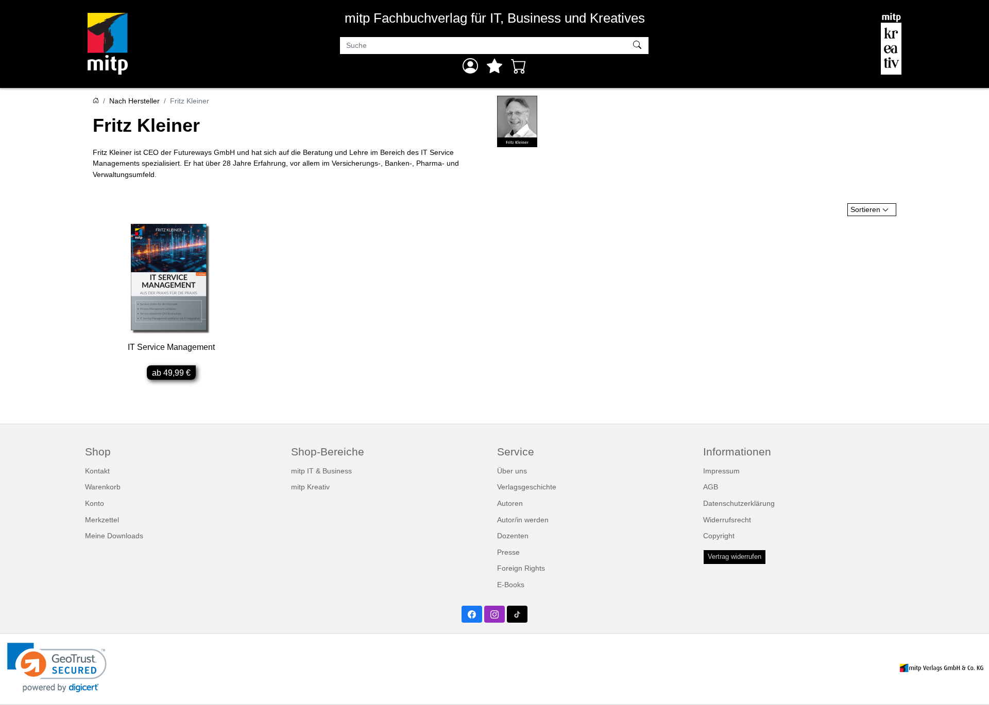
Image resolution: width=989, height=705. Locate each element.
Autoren (510, 503)
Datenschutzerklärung (739, 503)
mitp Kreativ (310, 487)
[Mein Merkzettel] (494, 66)
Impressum (721, 471)
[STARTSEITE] (96, 101)
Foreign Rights (521, 568)
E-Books (510, 584)
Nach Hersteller (134, 101)
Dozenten (512, 536)
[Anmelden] (470, 66)
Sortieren (865, 209)
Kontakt (97, 471)
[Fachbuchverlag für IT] (108, 44)
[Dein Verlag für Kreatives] (891, 44)
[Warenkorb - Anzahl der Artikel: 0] (518, 66)
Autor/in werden (523, 520)
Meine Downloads (114, 536)
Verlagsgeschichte (526, 487)
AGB (710, 487)
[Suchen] (638, 46)
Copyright (719, 536)
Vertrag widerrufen (734, 556)
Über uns (512, 471)
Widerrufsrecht (727, 520)
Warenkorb (103, 487)
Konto (94, 503)
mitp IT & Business (321, 471)
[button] (57, 668)
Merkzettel (102, 520)
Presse (508, 552)
